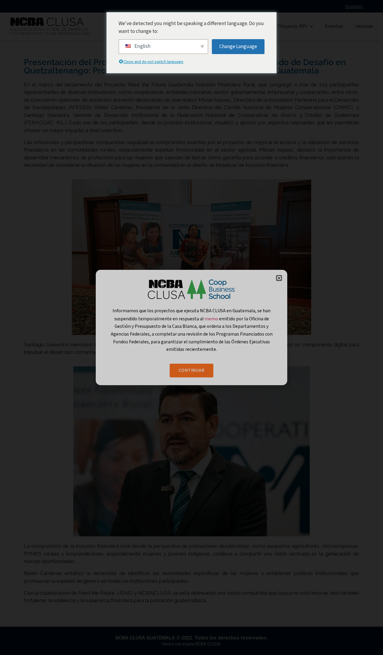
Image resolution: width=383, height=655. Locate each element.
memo (212, 319)
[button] (279, 278)
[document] (191, 327)
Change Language (238, 46)
